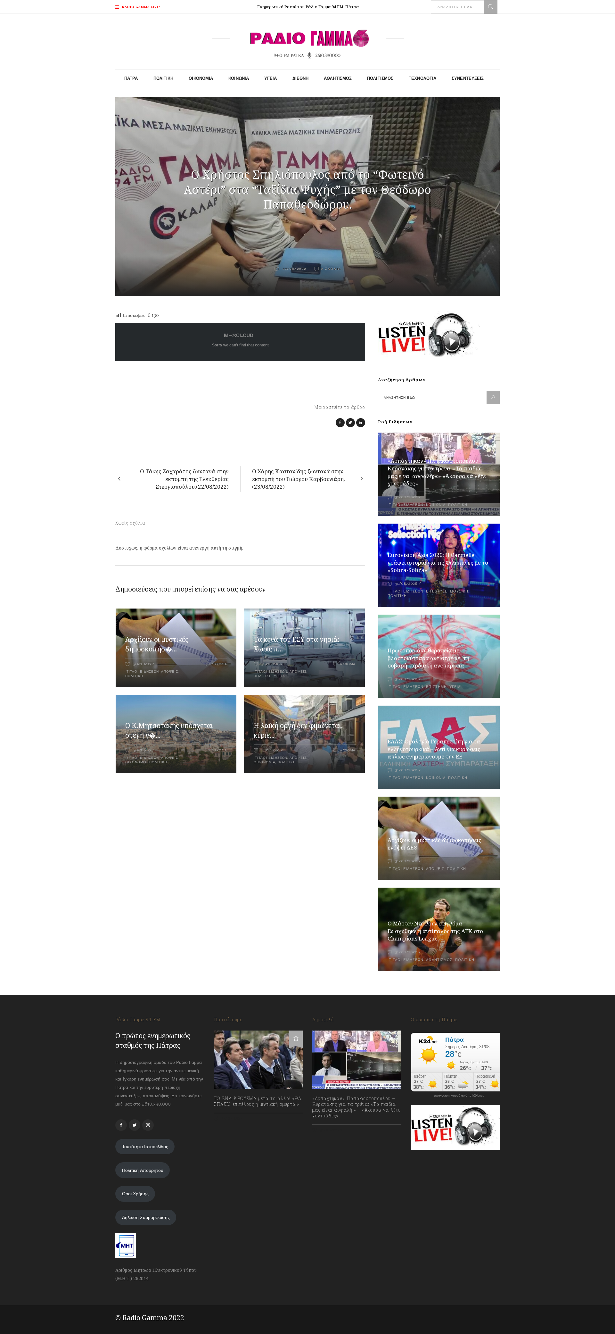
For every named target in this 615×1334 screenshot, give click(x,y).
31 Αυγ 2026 (142, 664)
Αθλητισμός (439, 960)
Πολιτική (134, 676)
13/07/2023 (231, 1118)
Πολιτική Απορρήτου (142, 1170)
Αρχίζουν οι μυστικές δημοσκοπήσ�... (156, 644)
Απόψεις (169, 671)
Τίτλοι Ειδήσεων (142, 671)
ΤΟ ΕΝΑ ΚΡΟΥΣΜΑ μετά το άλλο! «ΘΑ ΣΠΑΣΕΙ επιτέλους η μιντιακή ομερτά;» (257, 1101)
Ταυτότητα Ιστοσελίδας (145, 1146)
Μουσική (459, 591)
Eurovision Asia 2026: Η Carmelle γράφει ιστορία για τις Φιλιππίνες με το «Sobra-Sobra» (438, 562)
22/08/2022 (293, 268)
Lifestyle (436, 591)
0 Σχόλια (331, 268)
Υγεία (279, 676)
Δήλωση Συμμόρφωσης (146, 1217)
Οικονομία (136, 762)
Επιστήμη (436, 687)
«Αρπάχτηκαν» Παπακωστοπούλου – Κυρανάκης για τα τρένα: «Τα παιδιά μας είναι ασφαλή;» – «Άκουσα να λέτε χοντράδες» (437, 472)
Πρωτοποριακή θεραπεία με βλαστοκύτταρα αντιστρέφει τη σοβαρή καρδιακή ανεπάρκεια (428, 658)
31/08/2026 (406, 497)
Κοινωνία (436, 505)
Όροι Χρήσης (135, 1193)
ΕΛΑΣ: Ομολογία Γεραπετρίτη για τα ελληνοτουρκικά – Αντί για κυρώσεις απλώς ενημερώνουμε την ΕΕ (434, 749)
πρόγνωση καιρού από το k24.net (459, 1095)
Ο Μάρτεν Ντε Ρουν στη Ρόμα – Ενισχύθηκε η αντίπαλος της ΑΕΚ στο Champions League (435, 931)
